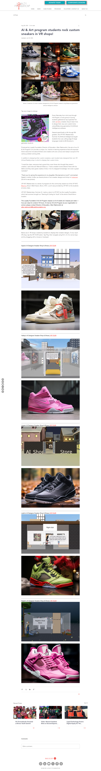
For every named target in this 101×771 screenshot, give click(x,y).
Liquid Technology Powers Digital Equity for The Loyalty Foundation (75, 722)
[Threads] (3, 391)
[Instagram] (3, 379)
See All (86, 703)
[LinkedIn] (3, 382)
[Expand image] (30, 219)
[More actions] (79, 25)
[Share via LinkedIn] (30, 689)
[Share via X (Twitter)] (26, 689)
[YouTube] (48, 763)
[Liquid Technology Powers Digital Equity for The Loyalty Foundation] (76, 712)
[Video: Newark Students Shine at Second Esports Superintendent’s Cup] (50, 712)
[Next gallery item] (78, 268)
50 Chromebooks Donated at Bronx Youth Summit (24, 722)
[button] (47, 9)
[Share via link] (33, 689)
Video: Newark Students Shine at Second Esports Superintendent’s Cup (49, 722)
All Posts (15, 15)
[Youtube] (3, 384)
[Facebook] (3, 389)
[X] (3, 387)
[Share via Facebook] (22, 689)
